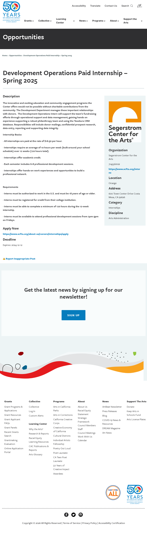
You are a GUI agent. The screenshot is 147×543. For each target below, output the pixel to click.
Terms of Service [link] (72, 523)
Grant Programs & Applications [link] (13, 408)
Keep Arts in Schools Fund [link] (134, 413)
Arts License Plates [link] (136, 419)
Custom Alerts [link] (36, 415)
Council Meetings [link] (86, 433)
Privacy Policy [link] (89, 523)
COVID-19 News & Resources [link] (111, 422)
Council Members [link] (87, 425)
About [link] (113, 20)
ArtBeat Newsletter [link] (112, 406)
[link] (11, 13)
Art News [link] (107, 432)
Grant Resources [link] (12, 415)
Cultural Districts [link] (61, 435)
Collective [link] (44, 20)
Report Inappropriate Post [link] (20, 258)
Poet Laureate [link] (60, 453)
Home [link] (4, 55)
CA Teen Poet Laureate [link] (60, 459)
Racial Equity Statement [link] (84, 412)
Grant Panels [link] (10, 427)
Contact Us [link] (111, 5)
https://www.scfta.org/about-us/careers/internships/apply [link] (35, 234)
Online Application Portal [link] (13, 450)
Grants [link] (28, 20)
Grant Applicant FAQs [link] (12, 421)
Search (125, 5)
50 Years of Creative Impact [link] (61, 467)
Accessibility (79, 5)
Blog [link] (104, 415)
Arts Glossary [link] (35, 454)
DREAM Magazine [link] (111, 428)
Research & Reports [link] (39, 433)
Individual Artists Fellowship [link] (61, 442)
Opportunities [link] (15, 55)
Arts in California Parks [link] (61, 408)
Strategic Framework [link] (83, 419)
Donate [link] (130, 406)
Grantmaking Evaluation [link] (10, 442)
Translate (95, 5)
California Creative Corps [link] (62, 421)
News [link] (82, 20)
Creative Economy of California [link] (62, 429)
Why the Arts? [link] (36, 429)
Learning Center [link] (61, 21)
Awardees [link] (58, 473)
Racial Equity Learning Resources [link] (39, 439)
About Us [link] (82, 406)
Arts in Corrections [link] (63, 415)
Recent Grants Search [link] (11, 433)
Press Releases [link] (109, 411)
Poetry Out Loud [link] (61, 448)
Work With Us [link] (85, 436)
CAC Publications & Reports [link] (39, 448)
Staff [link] (80, 429)
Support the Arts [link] (130, 21)
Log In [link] (32, 411)
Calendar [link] (82, 440)
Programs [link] (97, 20)
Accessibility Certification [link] (111, 523)
